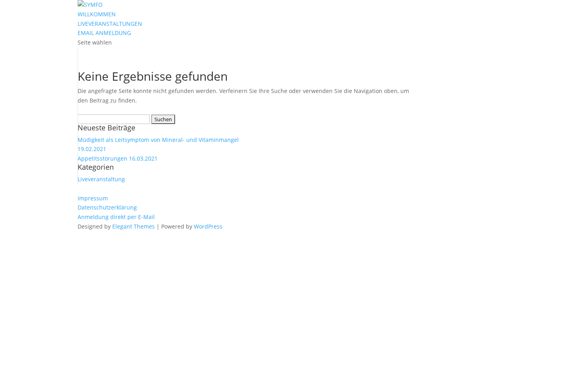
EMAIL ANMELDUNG (104, 33)
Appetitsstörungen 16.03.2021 (118, 158)
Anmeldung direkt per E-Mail (116, 217)
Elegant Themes (133, 226)
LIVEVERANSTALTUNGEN (110, 23)
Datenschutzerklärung (107, 207)
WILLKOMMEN (97, 14)
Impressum (93, 198)
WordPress (208, 226)
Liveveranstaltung (101, 179)
